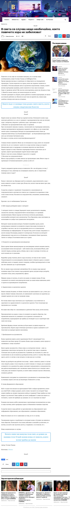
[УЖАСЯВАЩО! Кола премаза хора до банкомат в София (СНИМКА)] (54, 101)
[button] (65, 19)
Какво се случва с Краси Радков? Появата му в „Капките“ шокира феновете (63, 71)
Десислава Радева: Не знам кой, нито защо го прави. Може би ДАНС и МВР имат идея (64, 92)
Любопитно (4, 24)
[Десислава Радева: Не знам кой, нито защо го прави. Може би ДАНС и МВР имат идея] (54, 90)
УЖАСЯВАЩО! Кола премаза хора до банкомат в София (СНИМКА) (63, 102)
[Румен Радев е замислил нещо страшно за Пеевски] (61, 51)
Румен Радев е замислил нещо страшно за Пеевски (60, 61)
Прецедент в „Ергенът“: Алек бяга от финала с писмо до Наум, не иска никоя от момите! (43, 495)
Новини (54, 58)
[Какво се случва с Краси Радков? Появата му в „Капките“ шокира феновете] (54, 68)
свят (7, 459)
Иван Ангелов (10, 36)
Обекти (10, 449)
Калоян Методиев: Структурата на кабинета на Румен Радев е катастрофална (63, 81)
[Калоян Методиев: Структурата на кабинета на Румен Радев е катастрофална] (54, 79)
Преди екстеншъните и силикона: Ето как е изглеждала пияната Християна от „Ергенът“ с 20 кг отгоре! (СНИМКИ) (9, 495)
